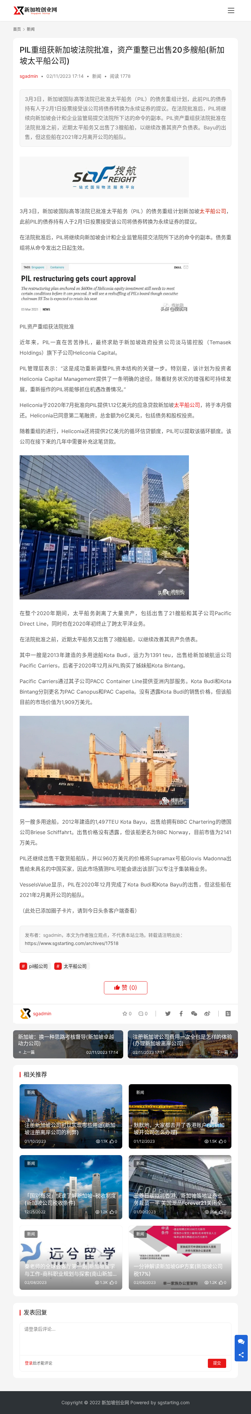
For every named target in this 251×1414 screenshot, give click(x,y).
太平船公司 (212, 211)
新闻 (96, 76)
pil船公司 (38, 966)
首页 (17, 29)
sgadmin (29, 76)
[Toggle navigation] (231, 10)
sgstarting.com (174, 1402)
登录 (29, 1363)
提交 (217, 1363)
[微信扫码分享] (194, 1013)
